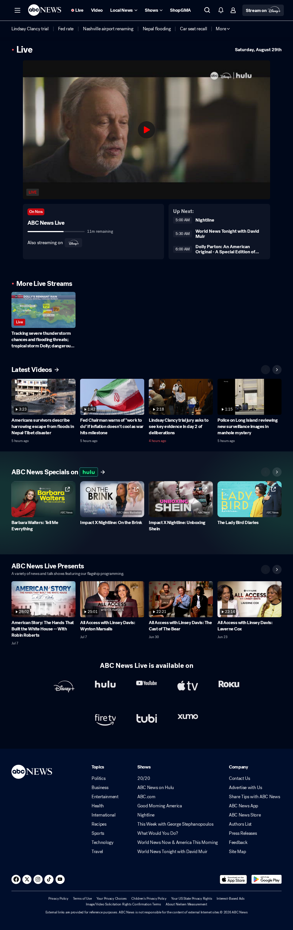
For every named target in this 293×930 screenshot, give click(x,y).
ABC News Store (245, 815)
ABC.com (146, 796)
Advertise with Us (245, 787)
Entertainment (105, 796)
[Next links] (277, 472)
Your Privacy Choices (111, 898)
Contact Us (239, 778)
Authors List (240, 824)
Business (100, 787)
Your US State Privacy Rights (191, 898)
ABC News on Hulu (155, 787)
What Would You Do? (157, 833)
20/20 (143, 778)
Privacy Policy (58, 898)
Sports (98, 833)
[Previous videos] (265, 369)
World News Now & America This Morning (177, 842)
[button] (17, 10)
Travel (97, 851)
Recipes (99, 824)
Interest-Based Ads (231, 898)
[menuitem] (30, 29)
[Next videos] (277, 369)
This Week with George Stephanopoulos (175, 824)
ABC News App (243, 806)
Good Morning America (159, 806)
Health (98, 806)
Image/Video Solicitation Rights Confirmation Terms (123, 904)
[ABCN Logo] (44, 10)
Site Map (237, 851)
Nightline (146, 815)
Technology (103, 842)
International (104, 815)
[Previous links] (265, 472)
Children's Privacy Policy (149, 898)
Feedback (238, 842)
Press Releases (243, 833)
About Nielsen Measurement (186, 904)
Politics (98, 778)
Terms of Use (82, 898)
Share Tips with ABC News (254, 796)
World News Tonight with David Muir (172, 851)
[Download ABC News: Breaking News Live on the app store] (233, 879)
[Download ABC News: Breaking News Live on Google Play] (267, 879)
